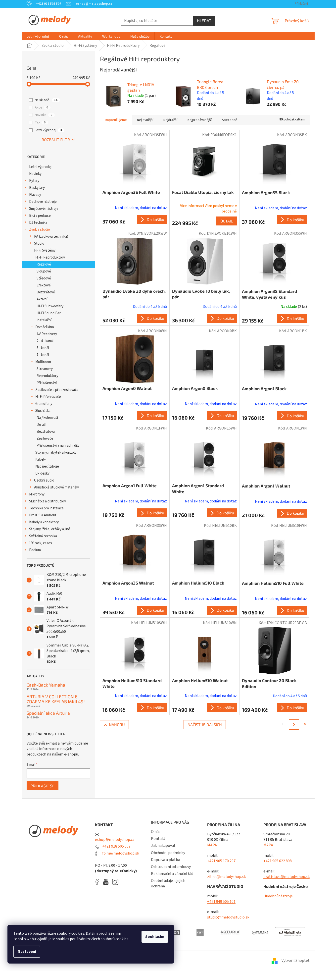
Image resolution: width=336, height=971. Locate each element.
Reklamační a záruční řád (172, 873)
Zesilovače (45, 438)
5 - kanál (43, 348)
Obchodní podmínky (168, 853)
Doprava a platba (165, 860)
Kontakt (158, 838)
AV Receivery (47, 334)
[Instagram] (115, 882)
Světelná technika (43, 536)
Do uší (41, 424)
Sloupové (44, 271)
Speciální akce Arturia (48, 713)
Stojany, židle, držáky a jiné (49, 529)
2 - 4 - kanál (45, 341)
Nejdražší (170, 119)
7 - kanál (43, 355)
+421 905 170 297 (221, 861)
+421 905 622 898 (277, 861)
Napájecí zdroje (47, 466)
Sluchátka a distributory (47, 501)
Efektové (44, 285)
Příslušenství (47, 382)
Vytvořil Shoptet (296, 960)
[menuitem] (38, 36)
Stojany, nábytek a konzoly (55, 452)
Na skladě (46, 100)
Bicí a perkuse (40, 215)
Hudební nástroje (278, 896)
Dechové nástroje (43, 201)
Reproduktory (47, 375)
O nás (155, 831)
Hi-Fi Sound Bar (49, 313)
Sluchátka (42, 410)
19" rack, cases (40, 543)
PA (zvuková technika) (51, 236)
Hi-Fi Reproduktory (50, 257)
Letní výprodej (48, 130)
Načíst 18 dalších (205, 724)
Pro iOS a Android (42, 515)
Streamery (45, 369)
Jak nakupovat (163, 845)
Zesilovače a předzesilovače (57, 389)
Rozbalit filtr (56, 140)
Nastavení (27, 951)
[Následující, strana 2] (294, 724)
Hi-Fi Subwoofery (50, 306)
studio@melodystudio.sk (228, 917)
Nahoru (117, 724)
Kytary (34, 180)
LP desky (42, 473)
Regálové (44, 264)
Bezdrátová (46, 431)
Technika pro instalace (46, 508)
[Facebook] (98, 882)
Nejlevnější (145, 119)
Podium (35, 550)
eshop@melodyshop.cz (115, 839)
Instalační (44, 320)
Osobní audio (44, 480)
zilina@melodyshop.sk (226, 876)
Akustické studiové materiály (56, 487)
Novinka (43, 114)
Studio (39, 243)
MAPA (212, 845)
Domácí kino (44, 327)
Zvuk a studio (39, 229)
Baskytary (37, 187)
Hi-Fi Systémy (44, 250)
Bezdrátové (46, 292)
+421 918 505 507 (116, 846)
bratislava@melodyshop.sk (286, 876)
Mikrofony (37, 494)
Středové (44, 278)
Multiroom (43, 362)
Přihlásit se (42, 785)
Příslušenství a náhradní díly (58, 445)
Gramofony (43, 403)
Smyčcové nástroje (43, 208)
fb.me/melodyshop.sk (120, 853)
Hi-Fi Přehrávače (48, 396)
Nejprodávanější (200, 119)
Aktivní (42, 299)
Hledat (204, 20)
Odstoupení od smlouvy (171, 866)
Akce (41, 107)
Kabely (40, 459)
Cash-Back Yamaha (46, 685)
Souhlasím (154, 936)
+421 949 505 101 (221, 901)
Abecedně (229, 119)
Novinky (35, 173)
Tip (40, 122)
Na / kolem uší (47, 417)
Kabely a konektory (44, 522)
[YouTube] (107, 882)
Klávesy (35, 194)
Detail (226, 220)
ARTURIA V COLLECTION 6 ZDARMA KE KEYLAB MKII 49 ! (56, 699)
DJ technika (38, 222)
